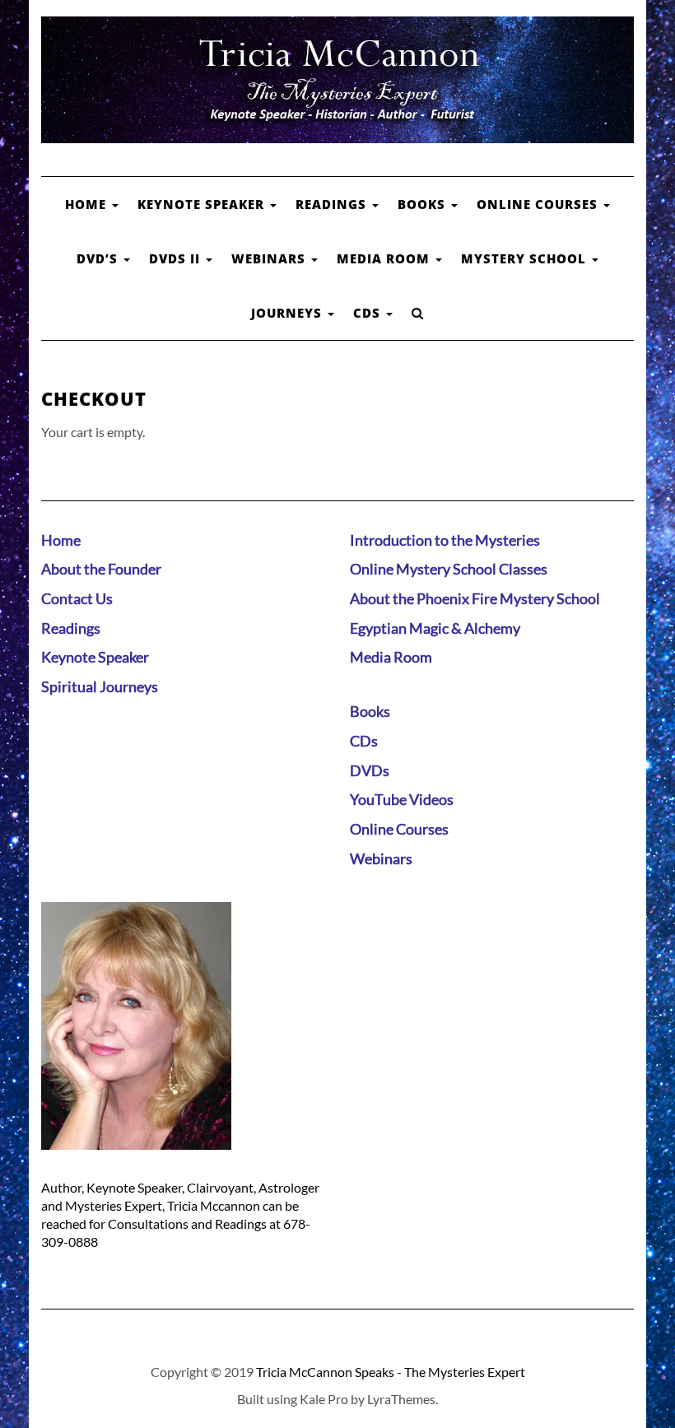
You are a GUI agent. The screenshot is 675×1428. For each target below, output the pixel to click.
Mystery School (525, 258)
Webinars (270, 258)
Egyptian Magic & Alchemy (435, 628)
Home (87, 204)
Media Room (385, 258)
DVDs (369, 770)
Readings (333, 204)
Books (423, 204)
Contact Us (77, 598)
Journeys (288, 313)
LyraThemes (401, 1399)
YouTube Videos (402, 799)
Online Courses (539, 204)
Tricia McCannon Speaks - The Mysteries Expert (390, 1371)
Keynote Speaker (202, 204)
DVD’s (99, 258)
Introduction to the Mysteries (445, 540)
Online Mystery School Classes (448, 569)
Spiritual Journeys (99, 686)
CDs (368, 313)
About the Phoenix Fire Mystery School (475, 598)
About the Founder (101, 569)
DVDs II (176, 258)
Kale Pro (324, 1399)
